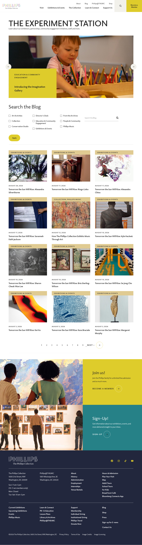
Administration (77, 480)
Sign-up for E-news (110, 522)
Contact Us (107, 527)
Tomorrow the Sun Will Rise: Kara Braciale (71, 330)
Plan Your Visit (108, 476)
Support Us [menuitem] (107, 8)
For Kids (105, 490)
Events (11, 514)
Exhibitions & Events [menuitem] (56, 8)
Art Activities (17, 116)
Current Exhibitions (17, 507)
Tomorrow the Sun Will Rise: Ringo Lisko (70, 189)
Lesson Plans (45, 514)
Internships (75, 486)
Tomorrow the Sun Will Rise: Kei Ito (25, 330)
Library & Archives (47, 517)
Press (104, 517)
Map (104, 480)
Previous (8, 67)
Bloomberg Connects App (112, 496)
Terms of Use (75, 534)
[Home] (23, 464)
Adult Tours (107, 483)
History (74, 476)
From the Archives (70, 116)
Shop (110, 3)
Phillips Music (68, 126)
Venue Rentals (77, 490)
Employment (76, 483)
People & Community (71, 121)
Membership (76, 511)
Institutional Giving (79, 517)
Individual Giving (78, 514)
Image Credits (87, 534)
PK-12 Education (47, 511)
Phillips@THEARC (98, 3)
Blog (86, 3)
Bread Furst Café (109, 493)
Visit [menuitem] (42, 8)
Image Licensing (99, 534)
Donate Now (76, 524)
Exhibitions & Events (44, 128)
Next (133, 67)
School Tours (107, 486)
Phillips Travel (76, 520)
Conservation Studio (20, 126)
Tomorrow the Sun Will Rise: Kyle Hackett (114, 236)
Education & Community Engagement (46, 122)
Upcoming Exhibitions (18, 511)
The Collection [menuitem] (75, 8)
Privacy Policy (64, 534)
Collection (16, 121)
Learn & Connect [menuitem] (92, 8)
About (78, 3)
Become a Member (134, 6)
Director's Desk (42, 116)
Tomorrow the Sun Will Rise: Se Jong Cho (113, 283)
